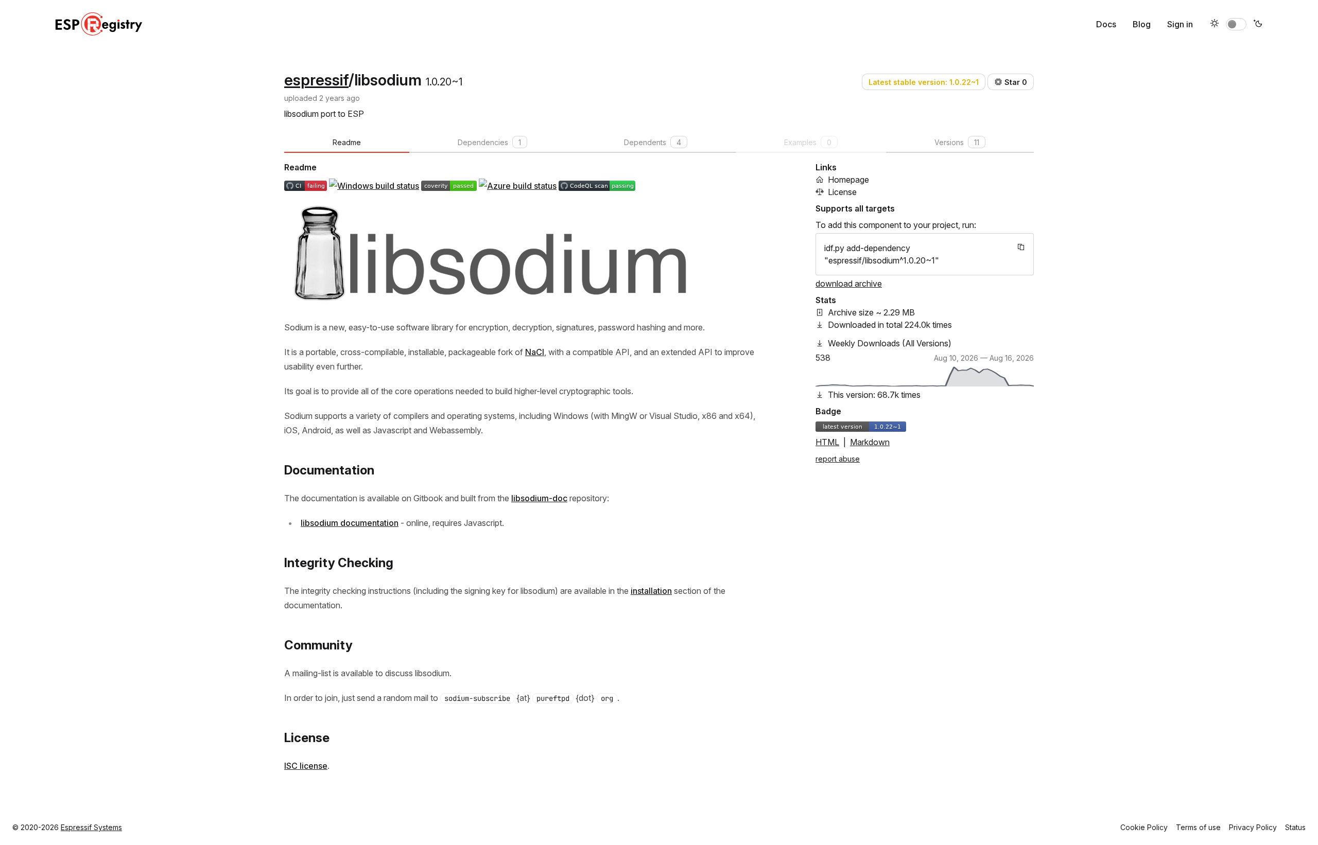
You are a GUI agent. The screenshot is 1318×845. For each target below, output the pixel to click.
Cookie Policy (1144, 827)
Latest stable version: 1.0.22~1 (924, 82)
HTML (827, 442)
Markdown (870, 442)
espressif (316, 80)
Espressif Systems (91, 827)
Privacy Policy (1253, 827)
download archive (849, 283)
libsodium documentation (349, 523)
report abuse (838, 458)
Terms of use (1198, 827)
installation (651, 591)
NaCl (534, 352)
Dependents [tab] (652, 142)
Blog (1142, 24)
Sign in (1180, 24)
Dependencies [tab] (489, 142)
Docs (1106, 24)
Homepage (848, 179)
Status (1295, 827)
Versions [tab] (956, 142)
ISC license (305, 766)
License (842, 192)
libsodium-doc (539, 498)
